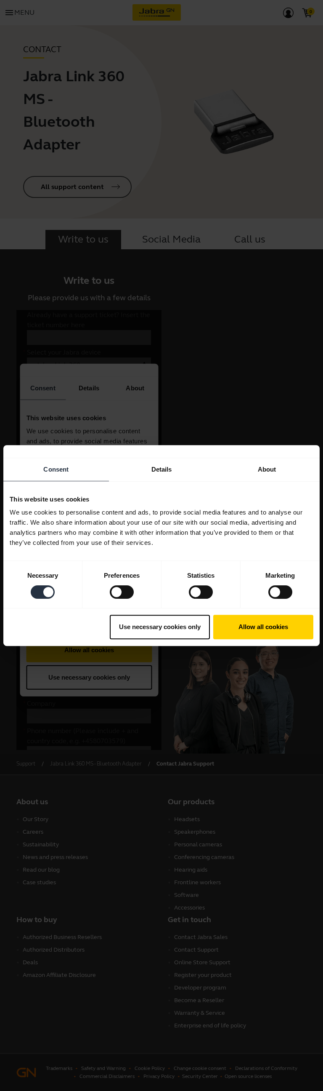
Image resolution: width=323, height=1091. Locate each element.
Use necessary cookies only (160, 626)
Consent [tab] (56, 469)
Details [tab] (161, 469)
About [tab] (267, 469)
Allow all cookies (263, 626)
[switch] (122, 592)
